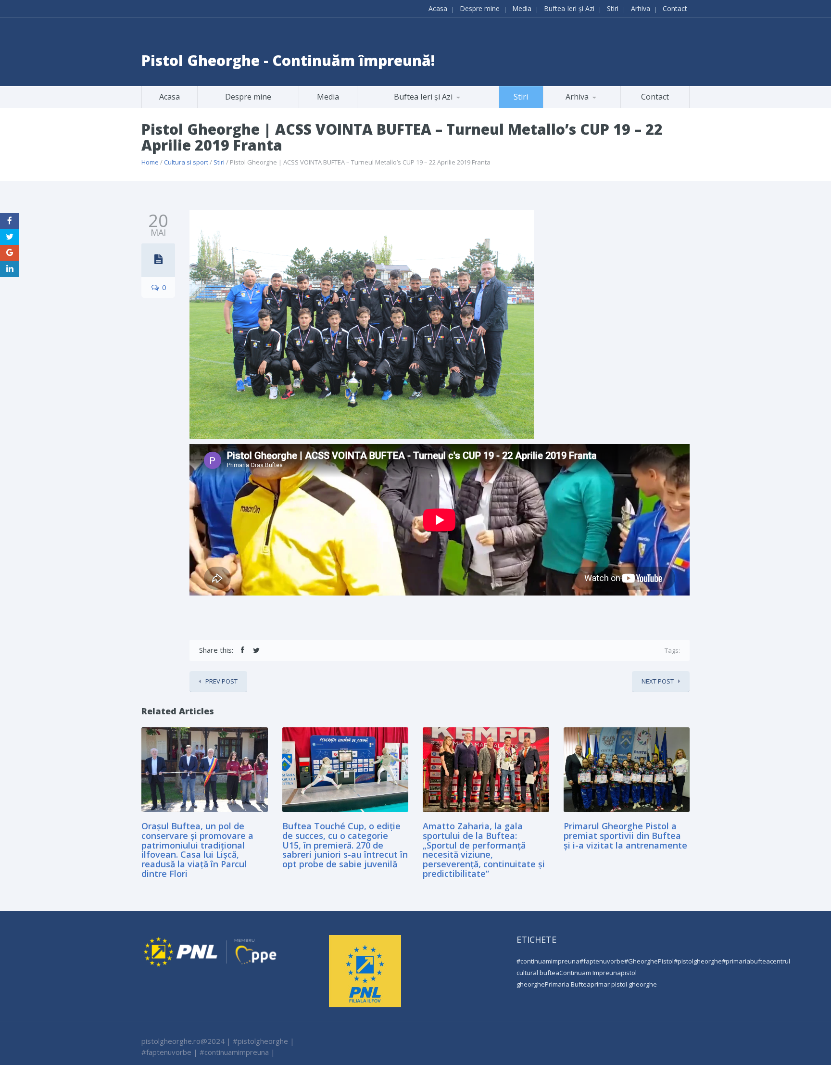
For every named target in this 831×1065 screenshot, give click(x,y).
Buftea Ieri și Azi (569, 8)
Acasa (437, 8)
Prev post (221, 681)
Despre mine (480, 8)
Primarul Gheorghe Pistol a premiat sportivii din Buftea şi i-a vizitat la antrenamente (625, 835)
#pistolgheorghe (698, 961)
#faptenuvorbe (601, 961)
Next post (658, 681)
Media (521, 8)
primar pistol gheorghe (624, 984)
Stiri (612, 8)
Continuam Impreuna (590, 972)
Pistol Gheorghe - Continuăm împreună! (288, 60)
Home (150, 162)
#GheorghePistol (649, 961)
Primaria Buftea (568, 984)
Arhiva (640, 8)
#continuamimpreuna (547, 961)
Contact (675, 8)
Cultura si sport (186, 162)
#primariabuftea (746, 961)
